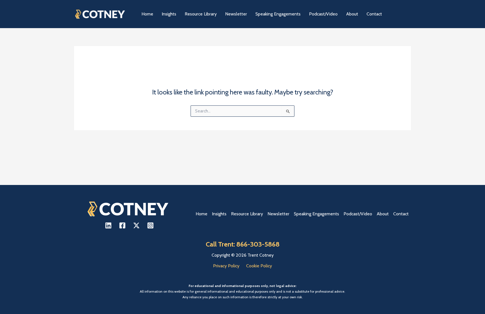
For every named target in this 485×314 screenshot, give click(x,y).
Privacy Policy (226, 265)
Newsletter (278, 213)
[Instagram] (150, 225)
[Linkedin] (108, 225)
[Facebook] (122, 225)
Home (201, 213)
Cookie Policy (259, 265)
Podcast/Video (358, 213)
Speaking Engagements (316, 213)
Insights (219, 213)
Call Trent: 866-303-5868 (243, 244)
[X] (136, 225)
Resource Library (247, 213)
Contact (401, 213)
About (383, 213)
